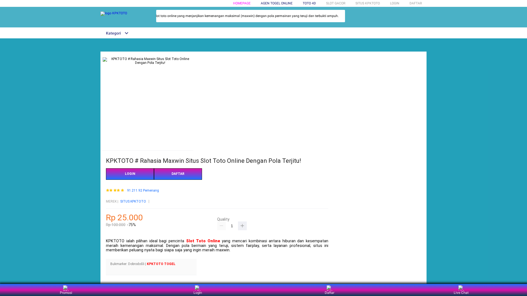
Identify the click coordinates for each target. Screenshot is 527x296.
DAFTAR (416, 3)
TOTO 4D (309, 3)
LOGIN (394, 3)
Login (198, 293)
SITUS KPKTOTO (133, 201)
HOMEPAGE (242, 3)
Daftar (329, 293)
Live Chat (461, 293)
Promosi (66, 293)
